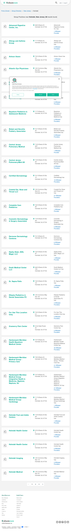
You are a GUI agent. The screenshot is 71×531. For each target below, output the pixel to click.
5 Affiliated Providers (57, 103)
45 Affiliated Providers (57, 349)
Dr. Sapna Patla (15, 281)
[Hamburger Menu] (4, 2)
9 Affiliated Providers (57, 74)
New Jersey (27, 11)
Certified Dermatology (18, 175)
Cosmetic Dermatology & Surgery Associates (18, 220)
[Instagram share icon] (60, 523)
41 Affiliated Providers (57, 366)
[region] (35, 88)
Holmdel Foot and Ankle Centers (19, 416)
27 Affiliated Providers (57, 196)
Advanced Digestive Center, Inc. (17, 26)
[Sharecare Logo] (12, 2)
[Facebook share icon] (57, 523)
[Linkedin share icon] (62, 523)
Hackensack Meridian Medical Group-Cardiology (17, 399)
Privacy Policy (35, 88)
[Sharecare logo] (21, 521)
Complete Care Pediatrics (15, 206)
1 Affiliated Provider (57, 32)
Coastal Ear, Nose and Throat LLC (18, 190)
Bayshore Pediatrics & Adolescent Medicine (18, 112)
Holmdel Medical (16, 472)
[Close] (59, 79)
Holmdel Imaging (16, 458)
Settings (18, 94)
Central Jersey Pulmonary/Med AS (17, 161)
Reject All (40, 94)
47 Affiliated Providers (57, 389)
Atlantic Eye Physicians (18, 68)
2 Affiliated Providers (57, 120)
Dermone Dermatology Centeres (18, 237)
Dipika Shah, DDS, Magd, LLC (16, 253)
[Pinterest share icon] (68, 523)
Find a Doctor (5, 11)
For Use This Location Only (18, 313)
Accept (53, 94)
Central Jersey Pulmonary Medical (17, 145)
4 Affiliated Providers (57, 48)
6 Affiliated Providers (57, 243)
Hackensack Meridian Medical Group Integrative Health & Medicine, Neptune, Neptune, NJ (17, 378)
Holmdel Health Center (18, 430)
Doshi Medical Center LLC (18, 268)
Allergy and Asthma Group (17, 42)
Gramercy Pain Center (18, 326)
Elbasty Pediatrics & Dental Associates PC (18, 296)
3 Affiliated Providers (57, 463)
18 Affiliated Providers (57, 181)
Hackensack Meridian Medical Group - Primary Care (17, 359)
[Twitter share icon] (65, 523)
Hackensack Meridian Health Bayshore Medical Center (17, 342)
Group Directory (16, 11)
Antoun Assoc (15, 56)
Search (56, 2)
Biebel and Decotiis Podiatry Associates (17, 130)
